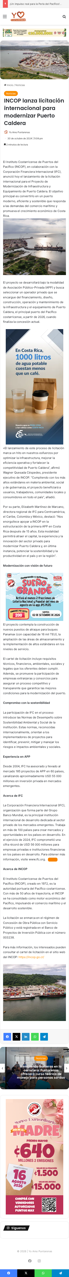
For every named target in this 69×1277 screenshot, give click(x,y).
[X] (16, 1037)
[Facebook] (7, 1037)
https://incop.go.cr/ (32, 957)
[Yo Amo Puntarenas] (18, 16)
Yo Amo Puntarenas (19, 132)
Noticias (20, 85)
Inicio (9, 85)
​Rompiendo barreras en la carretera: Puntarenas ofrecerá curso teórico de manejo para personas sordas (34, 1072)
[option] (34, 1068)
